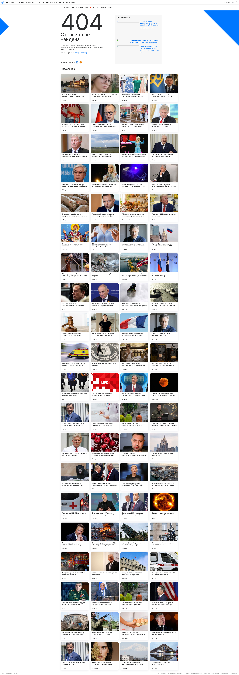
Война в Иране (83, 7)
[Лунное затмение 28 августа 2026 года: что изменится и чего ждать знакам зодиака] (164, 387)
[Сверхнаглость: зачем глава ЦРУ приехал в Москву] (164, 267)
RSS (158, 673)
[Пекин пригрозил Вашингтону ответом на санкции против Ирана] (75, 626)
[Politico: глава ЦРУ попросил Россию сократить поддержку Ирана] (164, 596)
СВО (93, 7)
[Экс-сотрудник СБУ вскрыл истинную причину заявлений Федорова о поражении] (105, 507)
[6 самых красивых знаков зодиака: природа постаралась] (134, 357)
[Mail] (2, 2)
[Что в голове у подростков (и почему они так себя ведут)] (134, 118)
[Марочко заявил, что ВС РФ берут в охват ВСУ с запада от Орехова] (105, 626)
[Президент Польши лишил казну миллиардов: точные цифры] (105, 208)
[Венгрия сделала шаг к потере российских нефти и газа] (134, 566)
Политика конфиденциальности (193, 673)
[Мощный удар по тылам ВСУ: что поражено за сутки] (75, 566)
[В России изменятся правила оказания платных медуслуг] (105, 417)
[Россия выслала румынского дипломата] (164, 447)
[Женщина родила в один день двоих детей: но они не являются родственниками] (75, 118)
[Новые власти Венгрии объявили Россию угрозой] (164, 626)
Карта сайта (234, 673)
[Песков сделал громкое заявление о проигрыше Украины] (75, 148)
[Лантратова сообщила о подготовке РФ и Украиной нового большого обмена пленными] (134, 477)
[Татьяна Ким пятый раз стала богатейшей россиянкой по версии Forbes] (105, 327)
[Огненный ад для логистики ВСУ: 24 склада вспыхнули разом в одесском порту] (105, 537)
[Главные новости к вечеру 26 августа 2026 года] (164, 656)
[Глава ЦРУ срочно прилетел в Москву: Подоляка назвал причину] (75, 417)
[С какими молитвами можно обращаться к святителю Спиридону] (75, 238)
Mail (3, 673)
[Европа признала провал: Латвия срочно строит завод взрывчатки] (134, 267)
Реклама (16, 673)
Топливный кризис (105, 7)
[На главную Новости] (9, 2)
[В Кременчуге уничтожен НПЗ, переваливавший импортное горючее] (164, 477)
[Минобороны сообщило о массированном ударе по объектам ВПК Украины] (105, 148)
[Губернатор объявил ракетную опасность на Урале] (164, 537)
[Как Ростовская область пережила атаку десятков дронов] (134, 297)
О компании (9, 673)
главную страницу (81, 53)
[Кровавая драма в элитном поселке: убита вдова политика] (134, 178)
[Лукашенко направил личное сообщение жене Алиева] (164, 148)
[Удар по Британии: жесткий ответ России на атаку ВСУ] (164, 238)
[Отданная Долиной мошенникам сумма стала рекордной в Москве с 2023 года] (105, 178)
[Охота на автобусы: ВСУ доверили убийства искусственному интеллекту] (164, 327)
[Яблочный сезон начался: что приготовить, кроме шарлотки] (134, 208)
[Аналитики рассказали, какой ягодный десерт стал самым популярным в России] (105, 447)
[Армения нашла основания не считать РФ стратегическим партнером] (105, 297)
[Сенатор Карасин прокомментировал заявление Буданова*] (134, 447)
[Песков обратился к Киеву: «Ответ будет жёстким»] (105, 387)
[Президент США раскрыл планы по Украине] (164, 208)
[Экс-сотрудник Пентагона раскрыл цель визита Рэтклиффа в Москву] (134, 387)
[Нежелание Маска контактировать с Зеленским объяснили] (75, 297)
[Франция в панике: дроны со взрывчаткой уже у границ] (134, 327)
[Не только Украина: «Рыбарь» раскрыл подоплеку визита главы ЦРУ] (164, 417)
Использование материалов (211, 673)
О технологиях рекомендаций (176, 673)
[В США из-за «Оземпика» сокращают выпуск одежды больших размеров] (134, 88)
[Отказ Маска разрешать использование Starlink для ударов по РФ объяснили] (75, 537)
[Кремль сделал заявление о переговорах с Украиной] (164, 118)
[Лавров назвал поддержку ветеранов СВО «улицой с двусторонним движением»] (105, 596)
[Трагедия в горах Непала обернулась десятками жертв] (134, 417)
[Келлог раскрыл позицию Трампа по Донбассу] (105, 566)
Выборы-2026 (69, 7)
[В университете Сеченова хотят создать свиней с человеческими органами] (75, 208)
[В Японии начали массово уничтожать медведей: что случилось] (75, 477)
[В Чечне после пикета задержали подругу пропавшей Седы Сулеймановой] (105, 88)
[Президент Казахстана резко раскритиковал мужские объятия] (75, 178)
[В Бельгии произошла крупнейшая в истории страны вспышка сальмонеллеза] (134, 626)
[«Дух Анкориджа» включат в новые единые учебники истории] (105, 477)
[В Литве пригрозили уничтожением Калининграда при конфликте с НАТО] (75, 88)
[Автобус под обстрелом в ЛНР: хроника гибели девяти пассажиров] (164, 566)
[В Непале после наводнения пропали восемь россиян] (134, 596)
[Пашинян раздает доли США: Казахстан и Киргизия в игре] (134, 656)
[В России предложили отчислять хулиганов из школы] (75, 387)
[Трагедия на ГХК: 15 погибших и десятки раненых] (75, 507)
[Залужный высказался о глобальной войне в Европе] (164, 88)
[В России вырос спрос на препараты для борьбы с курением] (105, 238)
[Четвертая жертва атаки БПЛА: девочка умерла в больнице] (75, 357)
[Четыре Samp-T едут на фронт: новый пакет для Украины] (134, 537)
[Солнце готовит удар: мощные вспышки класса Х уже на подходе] (164, 507)
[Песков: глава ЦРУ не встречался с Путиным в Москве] (75, 447)
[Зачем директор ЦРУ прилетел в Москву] (105, 357)
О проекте (163, 673)
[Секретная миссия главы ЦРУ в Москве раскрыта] (75, 656)
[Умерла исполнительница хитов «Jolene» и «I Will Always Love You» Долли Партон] (134, 148)
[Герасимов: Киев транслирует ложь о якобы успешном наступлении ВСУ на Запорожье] (75, 596)
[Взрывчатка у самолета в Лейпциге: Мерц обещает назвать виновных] (105, 118)
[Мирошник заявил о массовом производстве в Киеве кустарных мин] (134, 238)
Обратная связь (225, 673)
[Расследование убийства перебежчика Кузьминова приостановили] (75, 327)
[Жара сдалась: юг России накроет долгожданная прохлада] (75, 267)
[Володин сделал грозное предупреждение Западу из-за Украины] (164, 178)
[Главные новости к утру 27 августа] (105, 267)
